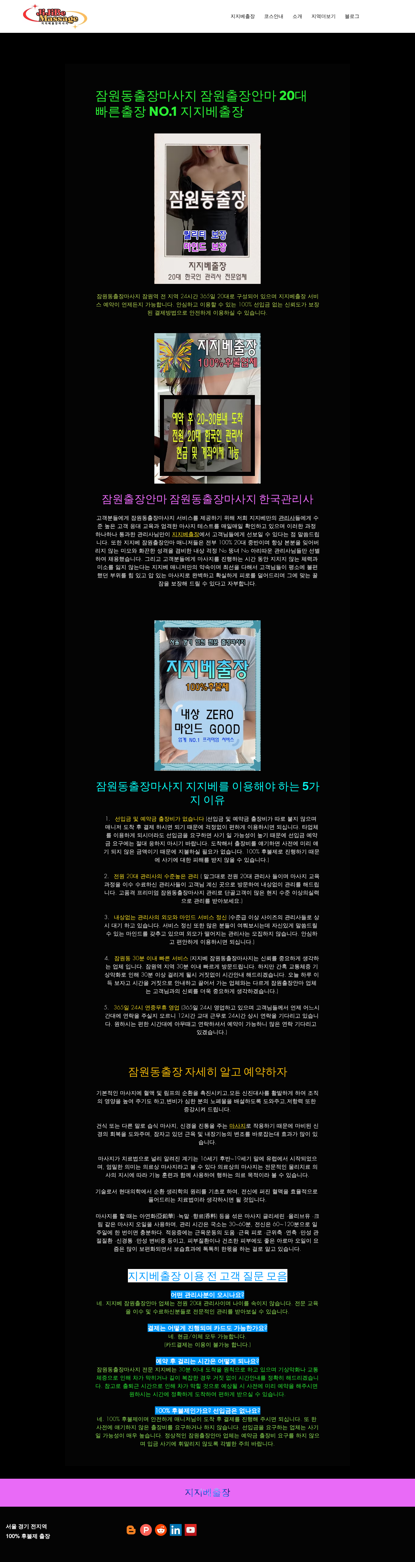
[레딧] (161, 1530)
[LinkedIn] (176, 1530)
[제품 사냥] (146, 1530)
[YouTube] (191, 1530)
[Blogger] (131, 1530)
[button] (323, 16)
